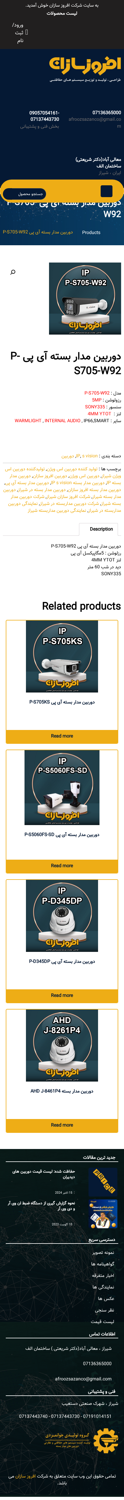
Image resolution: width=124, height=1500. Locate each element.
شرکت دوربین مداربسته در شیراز (69, 503)
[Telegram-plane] (79, 31)
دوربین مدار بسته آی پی (27, 483)
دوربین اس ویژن (84, 476)
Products (91, 233)
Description (101, 529)
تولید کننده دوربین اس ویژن (72, 469)
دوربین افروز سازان (50, 476)
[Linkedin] (86, 31)
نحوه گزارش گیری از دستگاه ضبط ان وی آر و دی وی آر (41, 1206)
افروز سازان (25, 1476)
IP (78, 456)
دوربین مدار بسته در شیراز (42, 490)
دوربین (67, 456)
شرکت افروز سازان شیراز (68, 497)
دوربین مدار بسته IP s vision (78, 483)
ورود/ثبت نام (17, 33)
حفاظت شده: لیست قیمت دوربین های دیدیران (43, 1175)
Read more (62, 736)
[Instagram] (73, 31)
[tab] (98, 529)
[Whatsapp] (66, 31)
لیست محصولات (62, 13)
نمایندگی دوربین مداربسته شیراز (57, 510)
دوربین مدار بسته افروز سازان (94, 490)
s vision (90, 456)
